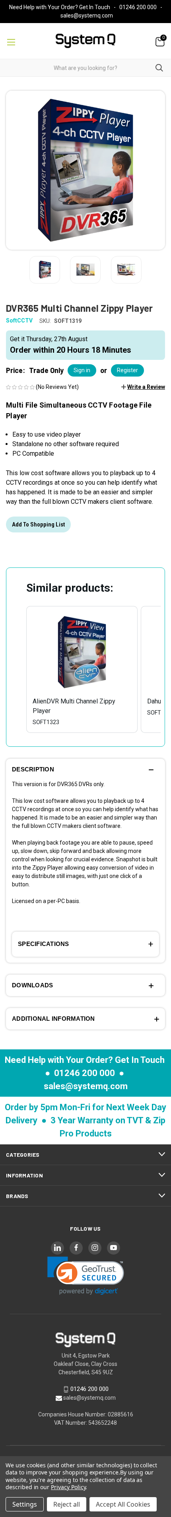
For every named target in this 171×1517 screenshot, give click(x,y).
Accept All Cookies (123, 1504)
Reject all (66, 1504)
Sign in (82, 370)
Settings (24, 1504)
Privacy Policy (68, 1487)
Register (127, 370)
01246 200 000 (138, 7)
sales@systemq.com (86, 15)
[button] (143, 387)
